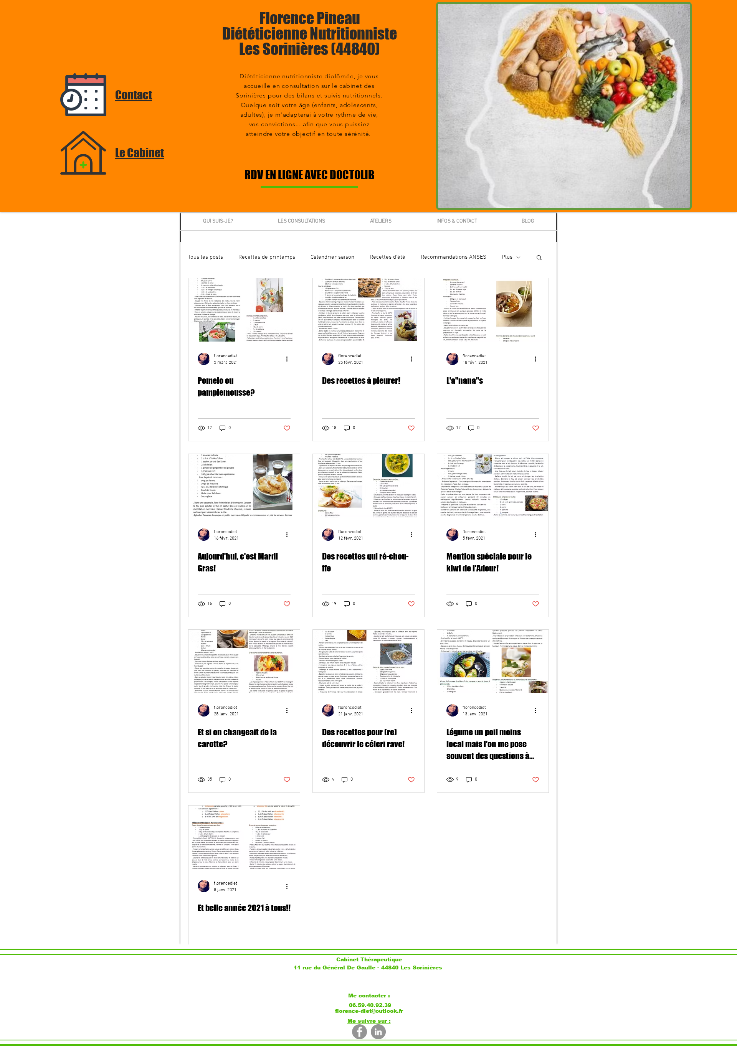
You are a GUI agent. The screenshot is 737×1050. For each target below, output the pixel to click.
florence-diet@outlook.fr (369, 1011)
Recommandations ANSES (453, 257)
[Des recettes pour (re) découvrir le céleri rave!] (368, 661)
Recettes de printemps (266, 257)
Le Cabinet (139, 153)
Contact (133, 95)
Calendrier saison (332, 257)
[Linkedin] (378, 1031)
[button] (539, 258)
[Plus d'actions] (289, 358)
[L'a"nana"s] (493, 310)
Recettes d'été (387, 257)
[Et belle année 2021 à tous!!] (244, 837)
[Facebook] (359, 1031)
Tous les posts (205, 257)
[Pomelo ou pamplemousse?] (244, 310)
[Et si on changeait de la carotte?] (244, 661)
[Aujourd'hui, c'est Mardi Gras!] (244, 485)
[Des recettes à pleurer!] (368, 310)
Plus (507, 257)
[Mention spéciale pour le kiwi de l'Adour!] (493, 485)
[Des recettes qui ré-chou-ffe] (368, 485)
